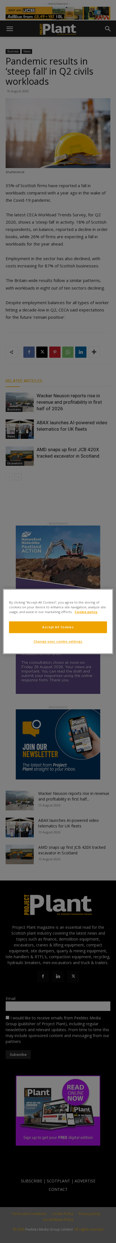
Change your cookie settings (58, 641)
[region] (58, 621)
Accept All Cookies (57, 627)
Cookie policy (86, 612)
